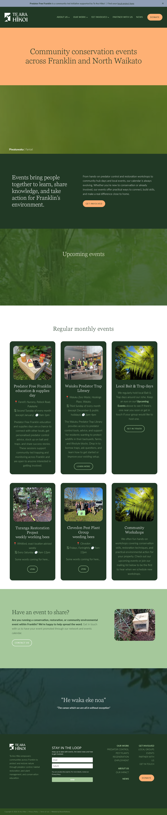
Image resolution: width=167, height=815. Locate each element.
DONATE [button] (146, 778)
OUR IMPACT (122, 772)
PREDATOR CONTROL (118, 749)
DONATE (155, 17)
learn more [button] (83, 466)
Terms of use (44, 812)
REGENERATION (121, 756)
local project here (125, 3)
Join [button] (32, 569)
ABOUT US (62, 16)
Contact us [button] (22, 642)
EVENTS (150, 753)
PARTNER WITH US (123, 16)
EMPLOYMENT (122, 760)
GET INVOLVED (99, 16)
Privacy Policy (33, 812)
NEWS (139, 16)
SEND (72, 780)
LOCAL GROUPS (146, 749)
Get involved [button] (94, 203)
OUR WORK (79, 16)
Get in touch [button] (134, 428)
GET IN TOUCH (147, 764)
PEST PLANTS (122, 753)
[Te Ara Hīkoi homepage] (20, 17)
